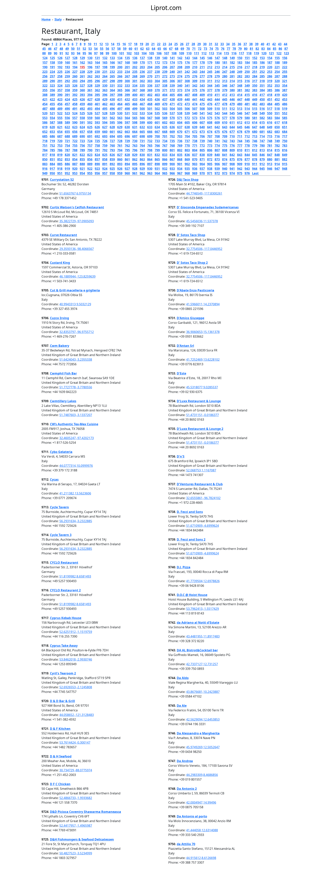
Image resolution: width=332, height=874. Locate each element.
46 (49, 49)
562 (112, 118)
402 (149, 95)
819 (59, 155)
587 (52, 122)
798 (149, 150)
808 (224, 150)
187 (269, 62)
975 (239, 173)
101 (121, 53)
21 (153, 44)
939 (217, 168)
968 (187, 173)
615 (262, 122)
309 (194, 81)
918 (59, 168)
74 (211, 49)
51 (78, 49)
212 (209, 67)
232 (112, 72)
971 (209, 173)
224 (52, 72)
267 (127, 76)
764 (142, 145)
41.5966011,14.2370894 (203, 304)
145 (202, 58)
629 (119, 127)
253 (269, 72)
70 (188, 49)
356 (52, 90)
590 (74, 122)
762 (127, 145)
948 (284, 168)
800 (164, 150)
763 (134, 145)
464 (119, 104)
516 (262, 109)
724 (89, 141)
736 (179, 141)
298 (112, 81)
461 (97, 104)
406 (179, 95)
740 (209, 141)
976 (247, 173)
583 (269, 118)
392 (74, 95)
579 (239, 118)
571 (179, 118)
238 (157, 72)
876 (239, 159)
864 (149, 159)
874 (224, 159)
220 (269, 67)
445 (224, 99)
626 (97, 127)
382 (247, 90)
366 (127, 90)
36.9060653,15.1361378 (203, 332)
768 (172, 145)
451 (269, 99)
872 (209, 159)
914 (277, 164)
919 (67, 168)
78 (234, 49)
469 (157, 104)
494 (97, 109)
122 (278, 53)
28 (193, 44)
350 (254, 85)
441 (194, 99)
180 (217, 62)
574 (202, 118)
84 (269, 49)
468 (149, 104)
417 (262, 95)
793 (112, 150)
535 (157, 113)
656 (74, 132)
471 (172, 104)
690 (82, 136)
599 (142, 122)
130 (89, 58)
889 (89, 164)
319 (269, 81)
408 (194, 95)
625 (89, 127)
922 (89, 168)
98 (101, 53)
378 (217, 90)
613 (247, 122)
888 (82, 164)
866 (164, 159)
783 (284, 145)
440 (187, 99)
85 (274, 49)
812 (254, 150)
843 (239, 155)
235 (134, 72)
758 (97, 145)
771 (194, 145)
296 (97, 81)
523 (67, 113)
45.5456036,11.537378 (202, 221)
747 (262, 141)
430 (112, 99)
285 (262, 76)
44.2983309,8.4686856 (202, 775)
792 (104, 150)
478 (224, 104)
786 (59, 150)
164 (97, 62)
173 (164, 62)
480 (239, 104)
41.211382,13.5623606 (75, 493)
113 (211, 53)
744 (239, 141)
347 (232, 85)
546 (239, 113)
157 (44, 62)
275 (187, 76)
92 (67, 53)
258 (59, 76)
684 (284, 132)
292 (67, 81)
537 (172, 113)
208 (179, 67)
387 (284, 90)
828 (127, 155)
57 (113, 49)
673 (202, 132)
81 (251, 49)
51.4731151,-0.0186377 (202, 415)
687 (59, 136)
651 (284, 127)
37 (245, 44)
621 (59, 127)
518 (277, 109)
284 (254, 76)
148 (224, 58)
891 (104, 164)
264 (104, 76)
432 (127, 99)
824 (97, 155)
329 (97, 85)
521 (52, 113)
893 (119, 164)
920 (74, 168)
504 (172, 109)
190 (44, 67)
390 (59, 95)
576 (217, 118)
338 (164, 85)
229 (89, 72)
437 (164, 99)
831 (149, 155)
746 (254, 141)
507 (194, 109)
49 (67, 49)
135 (127, 58)
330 (104, 85)
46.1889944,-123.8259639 (77, 276)
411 (217, 95)
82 (257, 49)
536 (164, 113)
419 (277, 95)
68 (176, 49)
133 (112, 58)
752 (52, 145)
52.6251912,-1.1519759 (75, 632)
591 (82, 122)
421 (44, 99)
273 (172, 76)
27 (187, 44)
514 (247, 109)
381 (239, 90)
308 (187, 81)
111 (196, 53)
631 (134, 127)
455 (52, 104)
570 (172, 118)
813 (262, 150)
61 (136, 49)
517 (269, 109)
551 (277, 113)
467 (142, 104)
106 (159, 53)
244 (202, 72)
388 (44, 95)
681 (262, 132)
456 (59, 104)
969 (194, 173)
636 (172, 127)
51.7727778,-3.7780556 (75, 387)
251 (254, 72)
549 (262, 113)
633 (149, 127)
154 (269, 58)
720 (59, 141)
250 (247, 72)
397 (112, 95)
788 (74, 150)
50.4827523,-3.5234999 (75, 853)
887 (74, 164)
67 (171, 49)
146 (209, 58)
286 (269, 76)
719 (52, 141)
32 (216, 44)
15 (118, 44)
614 (254, 122)
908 (232, 164)
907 (224, 164)
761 (119, 145)
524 (74, 113)
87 (286, 49)
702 (172, 136)
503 (164, 109)
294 (82, 81)
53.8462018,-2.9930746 (75, 659)
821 (74, 155)
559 (89, 118)
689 (74, 136)
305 (164, 81)
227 (74, 72)
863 (142, 159)
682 (269, 132)
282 (239, 76)
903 (194, 164)
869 (187, 159)
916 (44, 168)
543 (217, 113)
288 (284, 76)
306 (172, 81)
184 (247, 62)
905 (209, 164)
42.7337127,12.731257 (202, 664)
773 (209, 145)
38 (251, 44)
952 (67, 173)
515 (254, 109)
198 (104, 67)
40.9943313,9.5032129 (75, 304)
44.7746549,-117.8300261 (204, 193)
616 (269, 122)
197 (97, 67)
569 (164, 118)
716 (277, 136)
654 (59, 132)
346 (224, 85)
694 (112, 136)
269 (142, 76)
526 (89, 113)
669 (172, 132)
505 (179, 109)
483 (262, 104)
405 (172, 95)
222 (284, 67)
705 (194, 136)
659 (97, 132)
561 (104, 118)
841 (224, 155)
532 (134, 113)
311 (209, 81)
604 (179, 122)
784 (44, 150)
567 (149, 118)
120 (263, 53)
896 (142, 164)
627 (104, 127)
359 (74, 90)
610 (224, 122)
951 (59, 173)
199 (112, 67)
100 (114, 53)
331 (112, 85)
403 (157, 95)
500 (142, 109)
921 (82, 168)
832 (157, 155)
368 (142, 90)
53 (90, 49)
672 (194, 132)
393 (82, 95)
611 (232, 122)
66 (165, 49)
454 (44, 104)
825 (104, 155)
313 (224, 81)
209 (187, 67)
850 (44, 159)
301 (134, 81)
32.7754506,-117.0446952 (204, 249)
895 (134, 164)
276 (194, 76)
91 (61, 53)
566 (142, 118)
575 (209, 118)
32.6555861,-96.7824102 (203, 498)
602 (164, 122)
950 (52, 173)
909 (239, 164)
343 (202, 85)
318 (262, 81)
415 (247, 95)
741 (217, 141)
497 (119, 109)
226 (67, 72)
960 (127, 173)
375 (194, 90)
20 (147, 44)
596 (119, 122)
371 (164, 90)
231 (104, 72)
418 (269, 95)
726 (104, 141)
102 (129, 53)
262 (89, 76)
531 (127, 113)
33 (222, 44)
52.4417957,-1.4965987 (75, 825)
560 (97, 118)
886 (67, 164)
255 (284, 72)
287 (277, 76)
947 (277, 168)
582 (262, 118)
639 (194, 127)
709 (224, 136)
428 (97, 99)
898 (157, 164)
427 (89, 99)
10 (89, 44)
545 (232, 113)
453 (284, 99)
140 (164, 58)
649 (269, 127)
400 (134, 95)
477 (217, 104)
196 (89, 67)
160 (67, 62)
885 (59, 164)
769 (179, 145)
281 (232, 76)
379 (224, 90)
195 (82, 67)
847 (269, 155)
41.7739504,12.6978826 (203, 581)
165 (104, 62)
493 (89, 109)
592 (89, 122)
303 (149, 81)
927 (127, 168)
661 (112, 132)
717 (284, 136)
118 (248, 53)
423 (59, 99)
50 (73, 49)
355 (44, 90)
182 (232, 62)
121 (271, 53)
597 (127, 122)
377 (209, 90)
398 (119, 95)
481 (247, 104)
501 (149, 109)
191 (52, 67)
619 (44, 127)
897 (149, 164)
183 (239, 62)
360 (82, 90)
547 (247, 113)
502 (157, 109)
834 (172, 155)
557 (74, 118)
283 (247, 76)
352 (269, 85)
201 (127, 67)
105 (151, 53)
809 (232, 150)
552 (284, 113)
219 (262, 67)
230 (97, 72)
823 (89, 155)
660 (104, 132)
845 (254, 155)
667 (157, 132)
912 (262, 164)
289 (44, 81)
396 (104, 95)
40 (262, 44)
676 (224, 132)
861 (127, 159)
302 (142, 81)
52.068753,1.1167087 (201, 470)
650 (277, 127)
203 (142, 67)
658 (89, 132)
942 (239, 168)
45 (44, 49)
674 (209, 132)
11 (95, 44)
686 (52, 136)
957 (104, 173)
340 (179, 85)
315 (239, 81)
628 (112, 127)
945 (262, 168)
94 (78, 53)
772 (202, 145)
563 (119, 118)
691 (89, 136)
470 (164, 104)
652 (44, 132)
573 (194, 118)
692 (97, 136)
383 (254, 90)
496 (112, 109)
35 (233, 44)
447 (239, 99)
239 (164, 72)
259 (67, 76)
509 (209, 109)
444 (217, 99)
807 (217, 150)
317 (254, 81)
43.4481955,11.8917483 (203, 636)
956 (97, 173)
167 (119, 62)
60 (130, 49)
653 (52, 132)
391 (67, 95)
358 (67, 90)
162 (82, 62)
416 (254, 95)
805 (202, 150)
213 (217, 67)
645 (239, 127)
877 (247, 159)
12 (101, 44)
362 (97, 90)
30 (205, 44)
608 (209, 122)
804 (194, 150)
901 (179, 164)
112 (204, 53)
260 (74, 76)
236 (142, 72)
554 (52, 118)
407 (187, 95)
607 (202, 122)
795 (127, 150)
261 (82, 76)
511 (224, 109)
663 (127, 132)
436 (157, 99)
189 (284, 62)
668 (164, 132)
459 (82, 104)
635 (164, 127)
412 (224, 95)
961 (134, 173)
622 (67, 127)
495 (104, 109)
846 (262, 155)
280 (224, 76)
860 (119, 159)
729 (127, 141)
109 (181, 53)
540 (194, 113)
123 (286, 53)
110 (189, 53)
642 (217, 127)
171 (149, 62)
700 (157, 136)
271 (157, 76)
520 (44, 113)
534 (149, 113)
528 (104, 113)
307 (179, 81)
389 (52, 95)
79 (240, 49)
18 (135, 44)
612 (239, 122)
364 (112, 90)
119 (256, 53)
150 (239, 58)
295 (89, 81)
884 (52, 164)
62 (142, 49)
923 (97, 168)
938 (209, 168)
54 (96, 49)
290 (52, 81)
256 (44, 76)
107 (166, 53)
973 (224, 173)
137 (142, 58)
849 (284, 155)
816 (284, 150)
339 (172, 85)
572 (187, 118)
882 (284, 159)
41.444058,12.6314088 (202, 830)
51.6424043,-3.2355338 (75, 359)
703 (179, 136)
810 (239, 150)
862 (134, 159)
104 (144, 53)
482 (254, 104)
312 (217, 81)
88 (44, 53)
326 (74, 85)
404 (164, 95)
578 (232, 118)
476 (209, 104)
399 (127, 95)
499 (134, 109)
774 (217, 145)
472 (179, 104)
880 (269, 159)
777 (239, 145)
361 (89, 90)
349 (247, 85)
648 (262, 127)
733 (157, 141)
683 (277, 132)
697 (134, 136)
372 (172, 90)
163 (89, 62)
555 (59, 118)
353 (277, 85)
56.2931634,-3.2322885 (75, 521)
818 (52, 155)
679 (247, 132)
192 (59, 67)
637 (179, 127)
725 (97, 141)
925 (112, 168)
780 (262, 145)
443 (209, 99)
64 (153, 49)
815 (277, 150)
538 (179, 113)
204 (149, 67)
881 (277, 159)
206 (164, 67)
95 (84, 53)
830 (142, 155)
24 (170, 44)
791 (97, 150)
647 (254, 127)
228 (82, 72)
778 (247, 145)
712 (247, 136)
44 (285, 44)
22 (158, 44)
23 (164, 44)
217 (247, 67)
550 (269, 113)
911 (254, 164)
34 (228, 44)
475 (202, 104)
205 (157, 67)
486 (284, 104)
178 (202, 62)
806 (209, 150)
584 (277, 118)
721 (67, 141)
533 (142, 113)
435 (149, 99)
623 (74, 127)
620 (52, 127)
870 (194, 159)
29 (199, 44)
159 (59, 62)
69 (182, 49)
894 (127, 164)
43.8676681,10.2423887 (203, 692)
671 (187, 132)
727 (112, 141)
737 (187, 141)
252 (262, 72)
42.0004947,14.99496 (201, 802)
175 (179, 62)
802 (179, 150)
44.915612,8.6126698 (201, 858)
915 (284, 164)
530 (119, 113)
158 (52, 62)
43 (279, 44)
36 (239, 44)
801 (172, 150)
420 (284, 95)
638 (187, 127)
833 (164, 155)
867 (172, 159)
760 (112, 145)
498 (127, 109)
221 (277, 67)
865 (157, 159)
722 (74, 141)
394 (89, 95)
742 (224, 141)
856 (89, 159)
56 (107, 49)
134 (119, 58)
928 (134, 168)
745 (247, 141)
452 (277, 99)
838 (202, 155)
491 (74, 109)
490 (67, 109)
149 (232, 58)
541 (202, 113)
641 (209, 127)
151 (247, 58)
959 (119, 173)
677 (232, 132)
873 (217, 159)
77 (228, 49)
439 (179, 99)
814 (269, 150)
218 (254, 67)
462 (104, 104)
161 (74, 62)
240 (172, 72)
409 (202, 95)
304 (157, 81)
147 (217, 58)
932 (164, 168)
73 (205, 49)
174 (172, 62)
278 (209, 76)
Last (255, 173)
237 (149, 72)
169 (134, 62)
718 (44, 141)
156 (284, 58)
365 (119, 90)
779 (254, 145)
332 (119, 85)
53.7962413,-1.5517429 (202, 609)
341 (187, 85)
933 (172, 168)
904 (202, 164)
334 (134, 85)
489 (59, 109)
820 (67, 155)
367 (134, 90)
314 (232, 81)
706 (202, 136)
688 (67, 136)
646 (247, 127)
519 (284, 109)
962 (142, 173)
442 (202, 99)
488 (52, 109)
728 (119, 141)
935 (187, 168)
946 (269, 168)
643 (224, 127)
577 (224, 118)
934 (179, 168)
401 (142, 95)
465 (127, 104)
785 (52, 150)
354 (284, 85)
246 (217, 72)
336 (149, 85)
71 (194, 49)
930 (149, 168)
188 (277, 62)
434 (142, 99)
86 (280, 49)
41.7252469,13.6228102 (203, 359)
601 (157, 122)
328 (89, 85)
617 (277, 122)
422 (52, 99)
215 (232, 67)
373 (179, 90)
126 (59, 58)
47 (55, 49)
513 (239, 109)
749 (277, 141)
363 (104, 90)
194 (74, 67)
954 (82, 173)
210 (194, 67)
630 (127, 127)
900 (172, 164)
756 (82, 145)
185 (254, 62)
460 (89, 104)
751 (44, 145)
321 (284, 81)
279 (217, 76)
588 (59, 122)
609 (217, 122)
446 (232, 99)
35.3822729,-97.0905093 (76, 221)
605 (187, 122)
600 (149, 122)
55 (101, 49)
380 (232, 90)
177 (194, 62)
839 (209, 155)
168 (127, 62)
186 (262, 62)
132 (104, 58)
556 (67, 118)
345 (217, 85)
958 (112, 173)
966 (172, 173)
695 (119, 136)
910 (247, 164)
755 (74, 145)
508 (202, 109)
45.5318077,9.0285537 (202, 387)
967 (179, 173)
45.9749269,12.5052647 (203, 747)
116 (234, 53)
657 (82, 132)
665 (142, 132)
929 (142, 168)
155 (277, 58)
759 (104, 145)
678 (239, 132)
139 (157, 58)
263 (97, 76)
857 (97, 159)
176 (187, 62)
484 (269, 104)
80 (245, 49)
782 (277, 145)
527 (97, 113)
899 (164, 164)
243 (194, 72)
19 (141, 44)
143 (187, 58)
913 (269, 164)
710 (232, 136)
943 (247, 168)
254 (277, 72)
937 (202, 168)
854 (74, 159)
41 (268, 44)
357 (59, 90)
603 (172, 122)
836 (187, 155)
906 (217, 164)
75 (217, 49)
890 (97, 164)
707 (209, 136)
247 (224, 72)
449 (254, 99)
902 (187, 164)
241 (179, 72)
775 (224, 145)
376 (202, 90)
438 (172, 99)
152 (254, 58)
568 (157, 118)
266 (119, 76)
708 (217, 136)
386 (277, 90)
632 (142, 127)
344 (209, 85)
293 (74, 81)
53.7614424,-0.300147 (74, 742)
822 (82, 155)
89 (49, 53)
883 (44, 164)
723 (82, 141)
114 (219, 53)
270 (149, 76)
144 (194, 58)
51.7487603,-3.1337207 (75, 415)
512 (232, 109)
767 (164, 145)
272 (164, 76)
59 (124, 49)
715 (269, 136)
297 (104, 81)
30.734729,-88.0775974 (75, 770)
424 (67, 99)
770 (187, 145)
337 (157, 85)
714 (262, 136)
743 (232, 141)
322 (44, 85)
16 (124, 44)
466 (134, 104)
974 (232, 173)
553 (44, 118)
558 (82, 118)
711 (239, 136)
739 (202, 141)
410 (209, 95)
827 (119, 155)
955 (89, 173)
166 (112, 62)
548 (254, 113)
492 (82, 109)
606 (194, 122)
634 (157, 127)
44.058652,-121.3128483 (76, 715)
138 (149, 58)
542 (209, 113)
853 (67, 159)
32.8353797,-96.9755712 (76, 332)
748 (269, 141)
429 (104, 99)
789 (82, 150)
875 (232, 159)
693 (104, 136)
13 (107, 44)
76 (222, 49)
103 (136, 53)
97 (96, 53)
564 (127, 118)
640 (202, 127)
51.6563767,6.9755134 (75, 193)
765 (149, 145)
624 (82, 127)
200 (119, 67)
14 (112, 44)
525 (82, 113)
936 (194, 168)
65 (159, 49)
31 (210, 44)
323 (52, 85)
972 (217, 173)
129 (82, 58)
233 (119, 72)
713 (254, 136)
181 (224, 62)
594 (104, 122)
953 (74, 173)
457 (67, 104)
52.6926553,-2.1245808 (75, 687)
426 (82, 99)
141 (172, 58)
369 (149, 90)
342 (194, 85)
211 (202, 67)
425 (74, 99)
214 (224, 67)
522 (59, 113)
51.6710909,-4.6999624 (202, 526)
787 (67, 150)
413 (232, 95)
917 (52, 168)
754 (67, 145)
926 (119, 168)
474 (194, 104)
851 (52, 159)
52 (84, 49)
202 (134, 67)
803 (187, 150)
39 (256, 44)
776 (232, 145)
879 (262, 159)
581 (254, 118)
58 (119, 49)
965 (164, 173)
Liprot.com (166, 7)
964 (157, 173)
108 (174, 53)
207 (172, 67)
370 (157, 90)
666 (149, 132)
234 (127, 72)
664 (134, 132)
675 (217, 132)
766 (157, 145)
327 (82, 85)
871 (202, 159)
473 (187, 104)
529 (112, 113)
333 (127, 85)
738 (194, 141)
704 (187, 136)
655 (67, 132)
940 (224, 168)
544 (224, 113)
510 (217, 109)
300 (127, 81)
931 (157, 168)
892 (112, 164)
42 (274, 44)
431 (119, 99)
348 (239, 85)
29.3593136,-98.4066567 (76, 249)
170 (142, 62)
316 (247, 81)
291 (59, 81)
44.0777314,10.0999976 (76, 466)
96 (90, 53)
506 (187, 109)
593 (97, 122)
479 (232, 104)
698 (142, 136)
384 (262, 90)
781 (269, 145)
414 (239, 95)
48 (61, 49)
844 (247, 155)
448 (247, 99)
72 (199, 49)
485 (277, 104)
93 (73, 53)
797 (142, 150)
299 (119, 81)
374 (187, 90)
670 (179, 132)
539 (187, 113)
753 (59, 145)
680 (254, 132)
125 (52, 58)
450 (262, 99)
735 (172, 141)
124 (44, 58)
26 (181, 44)
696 (127, 136)
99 (107, 53)
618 (284, 122)
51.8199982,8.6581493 (75, 576)
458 (74, 104)
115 (226, 53)
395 (97, 95)
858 (104, 159)
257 (52, 76)
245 (209, 72)
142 (179, 58)
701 (164, 136)
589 (67, 122)
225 (59, 72)
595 (112, 122)
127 (67, 58)
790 (89, 150)
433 (134, 99)
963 (149, 173)
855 (82, 159)
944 (254, 168)
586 (44, 122)
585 (284, 118)
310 (202, 81)
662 (119, 132)
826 (112, 155)
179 (209, 62)
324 (59, 85)
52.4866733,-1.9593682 (75, 798)
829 (134, 155)
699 (149, 136)
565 (134, 118)
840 (217, 155)
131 (97, 58)
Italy (58, 19)
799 (157, 150)
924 (104, 168)
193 (67, 67)
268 (134, 76)
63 (147, 49)
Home (46, 19)
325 (67, 85)
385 (269, 90)
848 (277, 155)
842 (232, 155)
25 (176, 44)
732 (149, 141)
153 (262, 58)
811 (247, 150)
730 (134, 141)
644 (232, 127)
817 (44, 155)
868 (179, 159)
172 (157, 62)
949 (44, 173)
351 (262, 85)
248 (232, 72)
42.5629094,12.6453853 (203, 719)
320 (277, 81)
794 (119, 150)
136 (134, 58)
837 (194, 155)
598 (134, 122)
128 (74, 58)
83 (263, 49)
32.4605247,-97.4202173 (76, 438)
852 (59, 159)
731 (142, 141)
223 (44, 72)
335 (142, 85)
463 (112, 104)
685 (44, 136)
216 (239, 67)
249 (239, 72)
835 (179, 155)
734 (164, 141)
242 (187, 72)
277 (202, 76)
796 (134, 150)
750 (284, 141)
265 (112, 76)
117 (241, 53)
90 (55, 53)
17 (130, 44)
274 (179, 76)
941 (232, 168)
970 (202, 173)
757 (89, 145)
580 (247, 118)
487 (44, 109)
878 (254, 159)
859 (112, 159)
